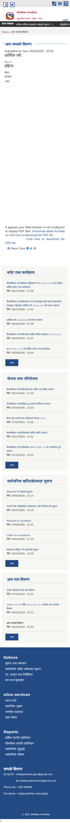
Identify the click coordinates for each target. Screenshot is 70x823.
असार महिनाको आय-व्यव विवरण (21, 590)
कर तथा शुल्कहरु (14, 680)
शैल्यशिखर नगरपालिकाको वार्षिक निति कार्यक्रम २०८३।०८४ (34, 334)
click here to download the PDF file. (31, 235)
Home (5, 32)
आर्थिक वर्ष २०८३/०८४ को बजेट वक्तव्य (25, 319)
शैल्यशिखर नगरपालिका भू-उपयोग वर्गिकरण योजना (28, 403)
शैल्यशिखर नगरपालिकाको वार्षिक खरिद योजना (27, 432)
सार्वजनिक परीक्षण (14, 754)
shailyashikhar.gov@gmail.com (34, 774)
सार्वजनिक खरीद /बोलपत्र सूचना (23, 669)
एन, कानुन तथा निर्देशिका (19, 674)
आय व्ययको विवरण (15, 622)
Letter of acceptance (18, 535)
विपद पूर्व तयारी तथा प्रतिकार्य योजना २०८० (26, 418)
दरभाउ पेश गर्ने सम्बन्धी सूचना (19, 491)
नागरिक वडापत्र (14, 712)
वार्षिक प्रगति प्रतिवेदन (18, 737)
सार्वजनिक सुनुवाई (15, 749)
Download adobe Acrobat (48, 231)
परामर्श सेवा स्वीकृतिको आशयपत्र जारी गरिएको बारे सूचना (32, 506)
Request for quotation (19, 520)
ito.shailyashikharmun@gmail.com (36, 780)
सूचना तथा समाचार (15, 663)
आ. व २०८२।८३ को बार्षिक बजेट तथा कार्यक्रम (28, 348)
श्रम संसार (11, 717)
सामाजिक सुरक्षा (13, 706)
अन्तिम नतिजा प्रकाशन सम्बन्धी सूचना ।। (33, 24)
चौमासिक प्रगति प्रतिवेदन (19, 743)
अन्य (12, 362)
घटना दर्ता (10, 700)
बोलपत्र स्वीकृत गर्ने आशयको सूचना (22, 549)
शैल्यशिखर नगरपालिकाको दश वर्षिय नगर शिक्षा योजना (30, 389)
